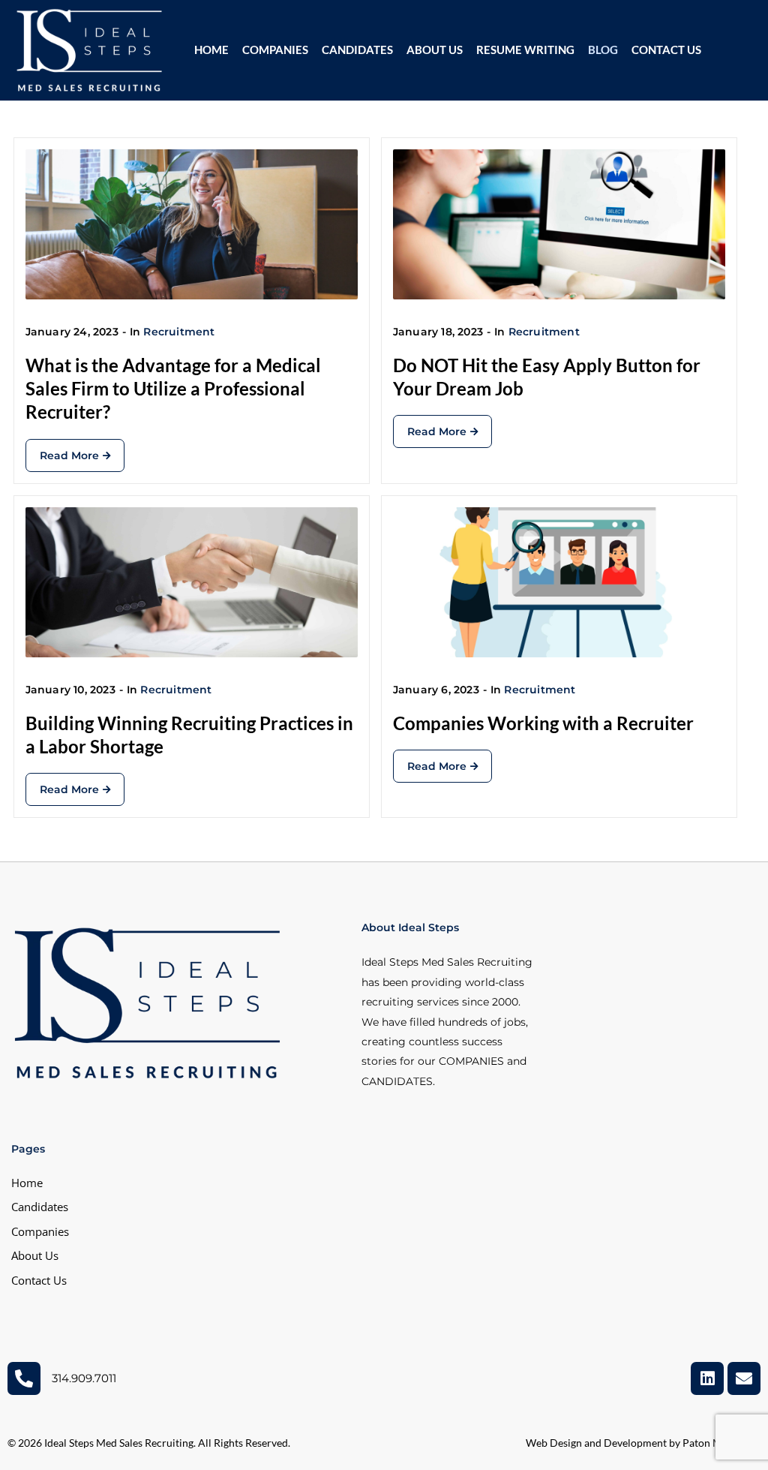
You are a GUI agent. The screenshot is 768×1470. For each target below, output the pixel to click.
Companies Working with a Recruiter (543, 723)
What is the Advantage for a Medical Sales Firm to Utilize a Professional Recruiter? (173, 388)
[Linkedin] (707, 1378)
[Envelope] (744, 1378)
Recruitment (178, 331)
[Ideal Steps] (90, 49)
